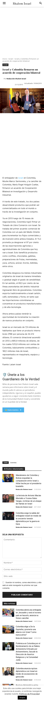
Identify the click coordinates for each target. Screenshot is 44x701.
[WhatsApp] (19, 118)
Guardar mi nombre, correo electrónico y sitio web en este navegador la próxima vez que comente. (21, 585)
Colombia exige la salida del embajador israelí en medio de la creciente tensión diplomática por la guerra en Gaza (28, 518)
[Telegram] (2, 123)
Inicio (4, 59)
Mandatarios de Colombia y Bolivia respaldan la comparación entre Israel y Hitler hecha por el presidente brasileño (28, 480)
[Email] (36, 118)
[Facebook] (2, 118)
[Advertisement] (22, 36)
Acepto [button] (22, 697)
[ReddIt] (30, 118)
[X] (8, 118)
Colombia (13, 462)
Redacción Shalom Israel (16, 79)
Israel (10, 59)
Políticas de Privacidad (29, 694)
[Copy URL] (8, 123)
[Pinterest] (13, 118)
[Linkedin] (24, 118)
